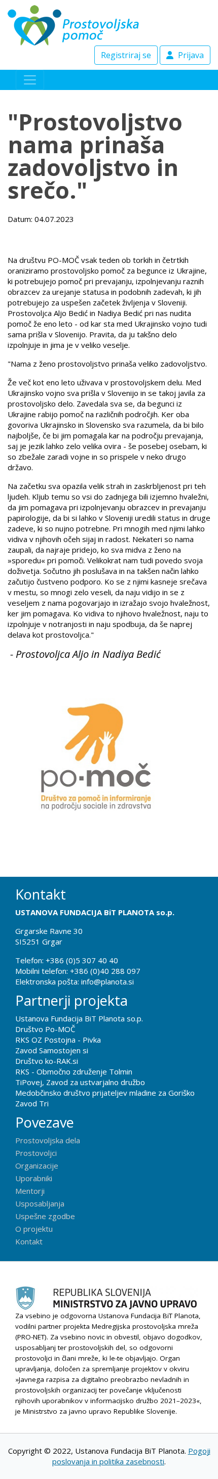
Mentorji (30, 1191)
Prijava (190, 55)
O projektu (34, 1229)
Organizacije (36, 1165)
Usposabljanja (39, 1203)
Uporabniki (33, 1178)
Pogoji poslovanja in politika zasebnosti (131, 1456)
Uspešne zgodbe (45, 1216)
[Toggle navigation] (30, 80)
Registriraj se (126, 55)
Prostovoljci (36, 1153)
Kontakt (29, 1241)
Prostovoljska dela (47, 1140)
